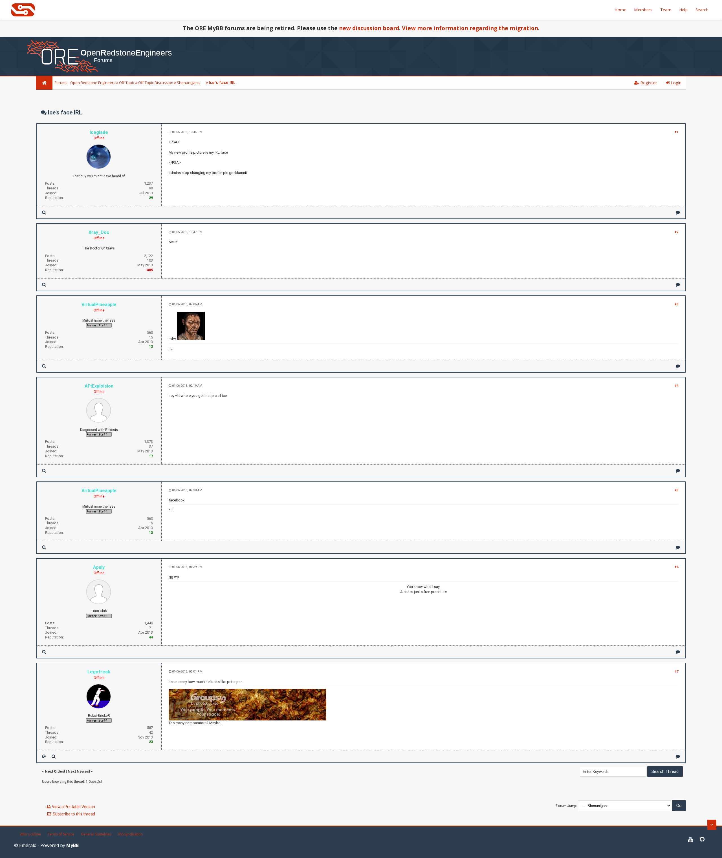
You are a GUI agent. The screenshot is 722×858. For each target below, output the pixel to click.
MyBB (72, 845)
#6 (676, 567)
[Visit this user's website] (44, 756)
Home (620, 9)
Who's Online (30, 834)
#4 (676, 386)
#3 (676, 304)
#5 (676, 490)
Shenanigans (188, 82)
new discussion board (369, 28)
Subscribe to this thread (74, 814)
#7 (676, 671)
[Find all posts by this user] (44, 212)
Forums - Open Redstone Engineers (85, 82)
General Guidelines (96, 834)
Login (675, 82)
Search (701, 9)
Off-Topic (127, 82)
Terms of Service (61, 834)
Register (648, 82)
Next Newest (79, 771)
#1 (676, 132)
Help (683, 9)
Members (643, 9)
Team (666, 9)
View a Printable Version (73, 806)
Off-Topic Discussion (155, 82)
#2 (676, 232)
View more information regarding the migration (470, 28)
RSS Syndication (130, 834)
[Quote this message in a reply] (678, 212)
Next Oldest (55, 771)
